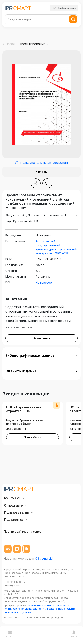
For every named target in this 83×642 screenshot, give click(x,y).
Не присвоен (44, 282)
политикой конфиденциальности (24, 608)
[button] (41, 355)
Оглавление (41, 338)
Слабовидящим (67, 8)
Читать (41, 172)
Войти (74, 636)
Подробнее (32, 437)
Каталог (10, 636)
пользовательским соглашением (48, 605)
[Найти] (73, 19)
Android (47, 558)
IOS (37, 558)
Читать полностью (18, 327)
